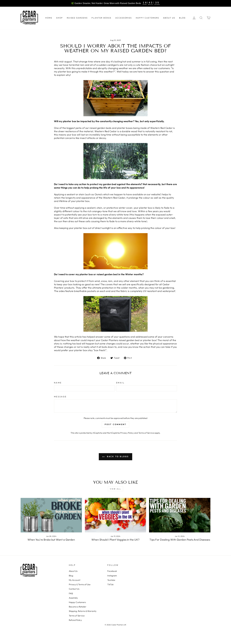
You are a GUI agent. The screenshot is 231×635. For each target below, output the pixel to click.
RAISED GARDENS (77, 18)
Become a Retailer (77, 606)
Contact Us (74, 589)
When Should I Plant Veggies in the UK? (115, 539)
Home (48, 18)
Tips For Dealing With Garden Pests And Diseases (179, 539)
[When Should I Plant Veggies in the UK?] (115, 515)
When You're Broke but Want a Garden (51, 539)
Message (60, 396)
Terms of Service (146, 433)
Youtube (111, 580)
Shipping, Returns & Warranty (83, 611)
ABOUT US (169, 18)
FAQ (71, 593)
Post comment (115, 424)
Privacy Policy (127, 433)
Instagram (112, 575)
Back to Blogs (117, 456)
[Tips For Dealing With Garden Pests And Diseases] (179, 515)
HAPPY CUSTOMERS (147, 18)
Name (58, 383)
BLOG (182, 18)
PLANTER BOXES (101, 18)
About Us (73, 571)
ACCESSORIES (123, 18)
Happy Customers (77, 602)
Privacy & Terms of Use (80, 584)
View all (115, 489)
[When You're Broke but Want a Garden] (51, 515)
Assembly (73, 598)
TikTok (110, 584)
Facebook (112, 571)
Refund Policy (75, 620)
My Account (74, 580)
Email (120, 383)
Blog (71, 575)
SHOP (59, 18)
